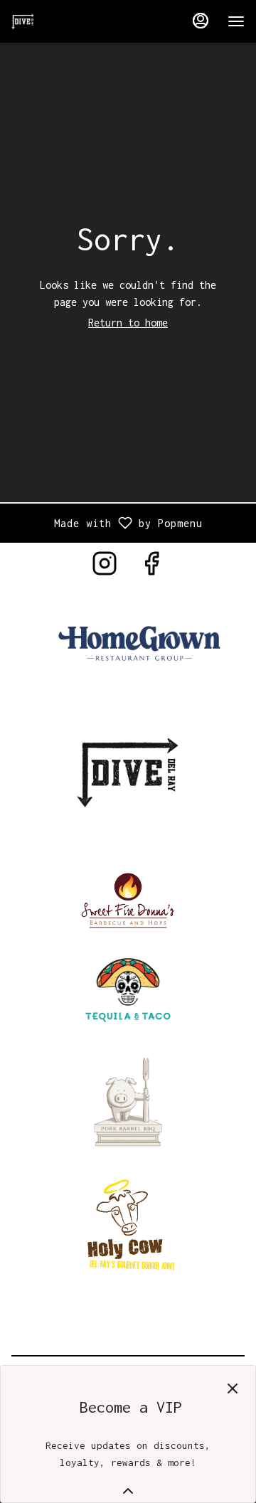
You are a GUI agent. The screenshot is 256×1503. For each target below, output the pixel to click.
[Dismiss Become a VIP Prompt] (232, 1388)
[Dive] (128, 770)
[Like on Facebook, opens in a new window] (151, 568)
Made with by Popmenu (107, 523)
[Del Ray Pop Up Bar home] (75, 21)
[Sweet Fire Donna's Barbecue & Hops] (128, 898)
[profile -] (200, 20)
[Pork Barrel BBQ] (128, 1100)
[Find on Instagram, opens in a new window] (104, 568)
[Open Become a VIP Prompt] (128, 1490)
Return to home (128, 323)
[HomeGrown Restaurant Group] (139, 644)
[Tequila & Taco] (128, 987)
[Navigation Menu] (236, 21)
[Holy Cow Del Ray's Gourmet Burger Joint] (128, 1223)
